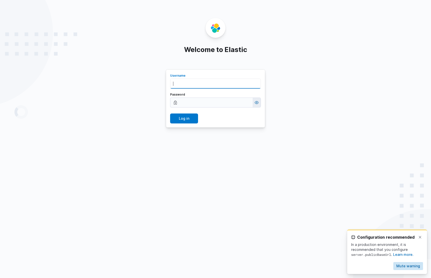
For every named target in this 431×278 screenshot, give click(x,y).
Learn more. (403, 254)
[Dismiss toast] (420, 237)
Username (178, 75)
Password (177, 94)
